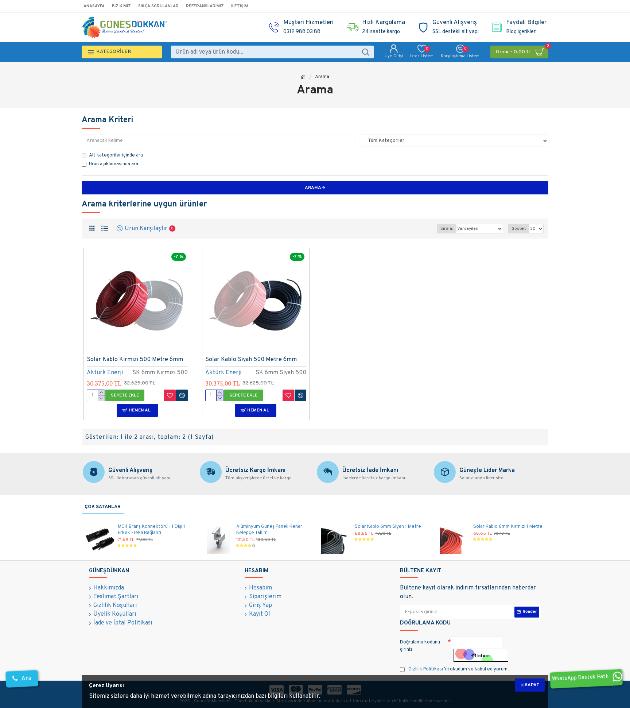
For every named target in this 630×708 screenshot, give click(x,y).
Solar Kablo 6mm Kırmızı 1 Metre (507, 527)
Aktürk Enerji (105, 372)
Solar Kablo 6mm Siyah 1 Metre (388, 527)
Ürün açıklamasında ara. (114, 164)
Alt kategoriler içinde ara (116, 155)
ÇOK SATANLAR (103, 507)
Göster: (519, 229)
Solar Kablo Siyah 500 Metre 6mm (251, 359)
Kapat (532, 685)
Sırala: (446, 229)
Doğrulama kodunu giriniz (420, 646)
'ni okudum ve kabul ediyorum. (458, 669)
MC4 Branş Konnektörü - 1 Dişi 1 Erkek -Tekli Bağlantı (151, 530)
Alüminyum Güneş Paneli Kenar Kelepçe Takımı (269, 530)
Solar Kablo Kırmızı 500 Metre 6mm (135, 359)
